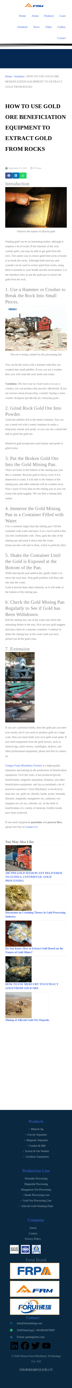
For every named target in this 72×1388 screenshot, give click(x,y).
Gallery (61, 26)
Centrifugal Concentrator (20, 677)
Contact (61, 38)
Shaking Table (20, 718)
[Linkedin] (14, 1345)
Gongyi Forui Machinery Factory (23, 765)
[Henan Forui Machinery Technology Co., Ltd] (13, 4)
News (36, 26)
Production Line (36, 1171)
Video (48, 26)
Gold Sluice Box (20, 697)
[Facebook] (25, 1345)
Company (36, 1220)
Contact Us (31, 826)
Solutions (22, 26)
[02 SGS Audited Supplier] (36, 1249)
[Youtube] (46, 1345)
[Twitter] (35, 1345)
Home (22, 15)
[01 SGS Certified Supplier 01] (14, 1249)
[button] (8, 176)
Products (49, 15)
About (34, 15)
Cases (62, 15)
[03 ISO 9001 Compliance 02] (25, 1249)
